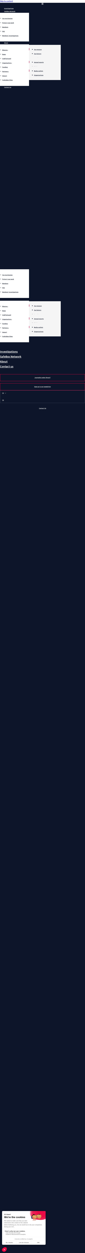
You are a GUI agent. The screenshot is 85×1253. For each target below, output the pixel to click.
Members (5, 27)
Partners (5, 72)
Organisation (6, 63)
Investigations (9, 265)
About (6, 43)
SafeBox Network (9, 11)
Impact (4, 76)
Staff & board (6, 59)
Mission (4, 50)
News (4, 54)
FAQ (3, 31)
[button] (42, 176)
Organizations (38, 75)
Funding (5, 67)
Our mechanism (7, 19)
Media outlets (38, 71)
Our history (37, 54)
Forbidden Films (7, 80)
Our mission (38, 50)
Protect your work (8, 23)
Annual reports (39, 62)
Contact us (7, 87)
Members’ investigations (10, 36)
